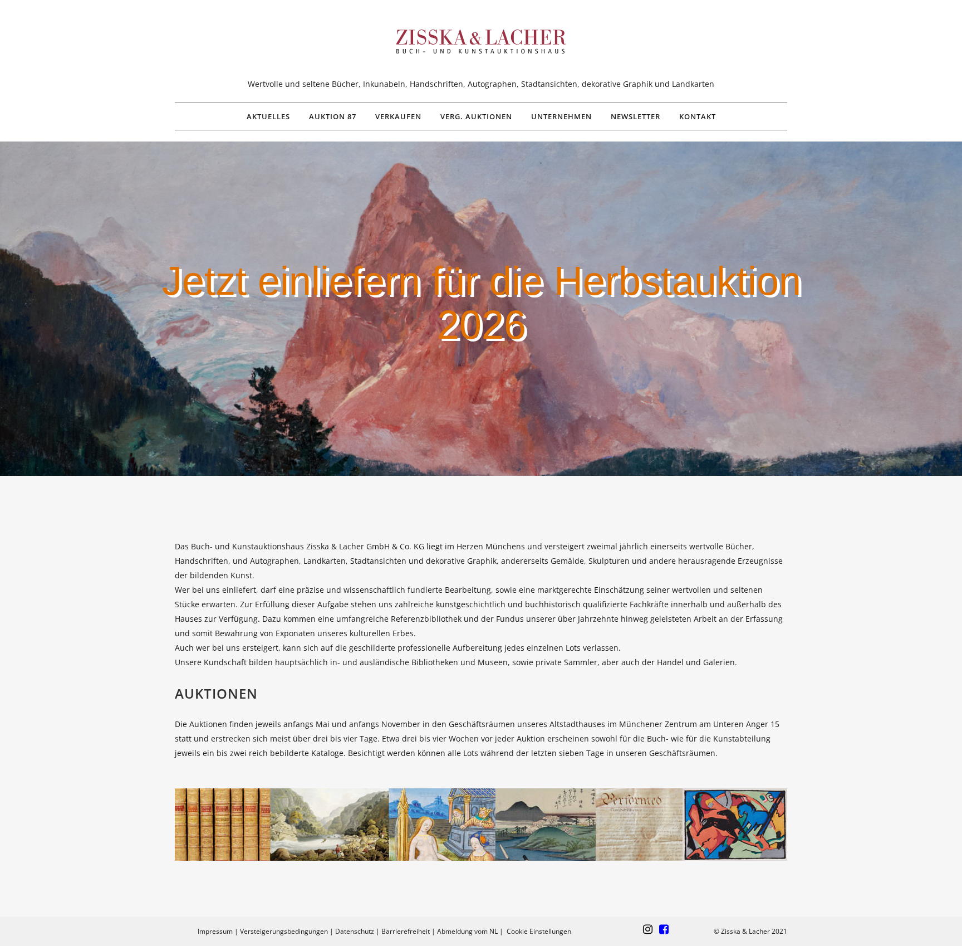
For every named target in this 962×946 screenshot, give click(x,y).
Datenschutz (354, 931)
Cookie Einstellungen (539, 931)
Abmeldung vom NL (467, 931)
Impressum (215, 931)
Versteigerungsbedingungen (284, 931)
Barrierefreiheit (405, 931)
